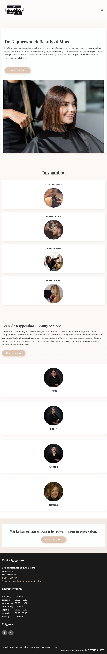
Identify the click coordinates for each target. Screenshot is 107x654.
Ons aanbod (17, 70)
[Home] (53, 198)
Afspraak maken (53, 539)
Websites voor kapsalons (72, 650)
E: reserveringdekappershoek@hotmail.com (23, 581)
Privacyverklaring (50, 647)
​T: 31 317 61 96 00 (9, 577)
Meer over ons (13, 353)
